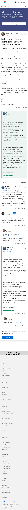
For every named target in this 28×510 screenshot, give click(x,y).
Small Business (4, 449)
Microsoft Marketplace (6, 468)
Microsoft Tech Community (6, 466)
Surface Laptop (4, 363)
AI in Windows (4, 373)
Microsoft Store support (6, 389)
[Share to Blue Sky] (16, 354)
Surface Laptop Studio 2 (6, 365)
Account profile (4, 385)
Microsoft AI (4, 432)
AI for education (5, 425)
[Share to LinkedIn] (6, 354)
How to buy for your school (6, 418)
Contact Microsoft (10, 503)
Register (20, 2)
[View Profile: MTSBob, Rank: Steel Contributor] (3, 34)
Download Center (5, 387)
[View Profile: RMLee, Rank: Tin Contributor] (4, 248)
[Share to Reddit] (14, 354)
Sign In (24, 2)
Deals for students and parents (7, 423)
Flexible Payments (5, 401)
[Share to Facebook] (9, 354)
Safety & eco (4, 506)
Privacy (16, 503)
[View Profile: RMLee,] (4, 113)
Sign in (8, 337)
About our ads (16, 506)
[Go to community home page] (5, 2)
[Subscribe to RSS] (19, 354)
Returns (3, 392)
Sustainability (4, 497)
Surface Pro (4, 361)
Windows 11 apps (5, 378)
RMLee (8, 113)
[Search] (16, 2)
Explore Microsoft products (6, 375)
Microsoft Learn (4, 461)
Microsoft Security (5, 435)
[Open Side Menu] (2, 2)
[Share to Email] (21, 354)
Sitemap (3, 503)
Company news (4, 485)
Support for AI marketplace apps (7, 463)
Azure (3, 456)
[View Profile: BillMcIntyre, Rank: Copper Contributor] (2, 187)
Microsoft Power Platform (6, 442)
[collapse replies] (14, 185)
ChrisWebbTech (8, 117)
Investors (3, 490)
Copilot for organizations (6, 368)
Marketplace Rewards (6, 471)
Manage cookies (5, 504)
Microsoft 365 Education (6, 416)
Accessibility (4, 494)
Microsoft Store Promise (6, 399)
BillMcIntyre (8, 186)
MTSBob (8, 33)
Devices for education (6, 411)
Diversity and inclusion (6, 492)
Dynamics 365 (4, 437)
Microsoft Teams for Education (7, 413)
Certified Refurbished (5, 397)
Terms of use (11, 504)
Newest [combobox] (23, 182)
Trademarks (18, 504)
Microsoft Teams (6, 6)
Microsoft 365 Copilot (6, 447)
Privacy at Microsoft (5, 487)
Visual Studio (4, 473)
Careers (3, 480)
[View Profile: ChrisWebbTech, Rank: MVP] (2, 213)
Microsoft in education (6, 408)
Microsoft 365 (4, 439)
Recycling (10, 506)
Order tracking (4, 394)
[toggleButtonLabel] (26, 6)
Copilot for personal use (6, 370)
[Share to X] (11, 354)
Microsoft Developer (5, 458)
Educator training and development (8, 420)
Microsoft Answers (18, 18)
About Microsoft (5, 482)
